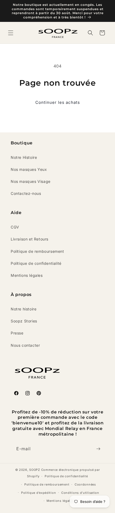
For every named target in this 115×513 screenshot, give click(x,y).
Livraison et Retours (29, 239)
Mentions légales (27, 275)
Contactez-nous (26, 193)
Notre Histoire (24, 157)
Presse (17, 333)
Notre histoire (23, 309)
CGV (15, 227)
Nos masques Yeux (29, 169)
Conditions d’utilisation (80, 493)
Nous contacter (25, 345)
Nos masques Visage (31, 181)
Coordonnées (85, 484)
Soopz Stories (24, 321)
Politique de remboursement (37, 251)
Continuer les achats (57, 102)
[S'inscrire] (98, 449)
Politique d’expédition (38, 493)
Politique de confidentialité (36, 263)
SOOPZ (34, 470)
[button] (11, 33)
